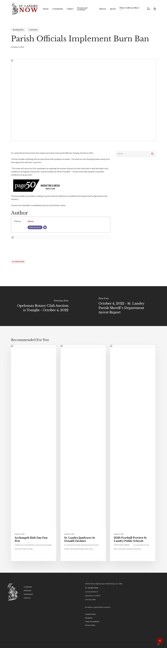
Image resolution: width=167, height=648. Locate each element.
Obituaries (27, 590)
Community (33, 30)
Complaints (28, 587)
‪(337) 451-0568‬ (90, 599)
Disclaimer (89, 618)
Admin (31, 221)
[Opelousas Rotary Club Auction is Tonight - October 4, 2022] (42, 306)
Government (28, 594)
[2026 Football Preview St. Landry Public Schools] (132, 453)
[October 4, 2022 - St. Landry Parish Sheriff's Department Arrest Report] (125, 306)
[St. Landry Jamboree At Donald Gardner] (83, 453)
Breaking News (18, 30)
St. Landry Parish (18, 261)
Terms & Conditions (92, 621)
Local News (21, 348)
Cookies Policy (90, 614)
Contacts (27, 598)
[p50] (35, 193)
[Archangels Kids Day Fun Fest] (33, 453)
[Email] (45, 227)
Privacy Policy (90, 625)
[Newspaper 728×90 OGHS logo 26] (60, 237)
